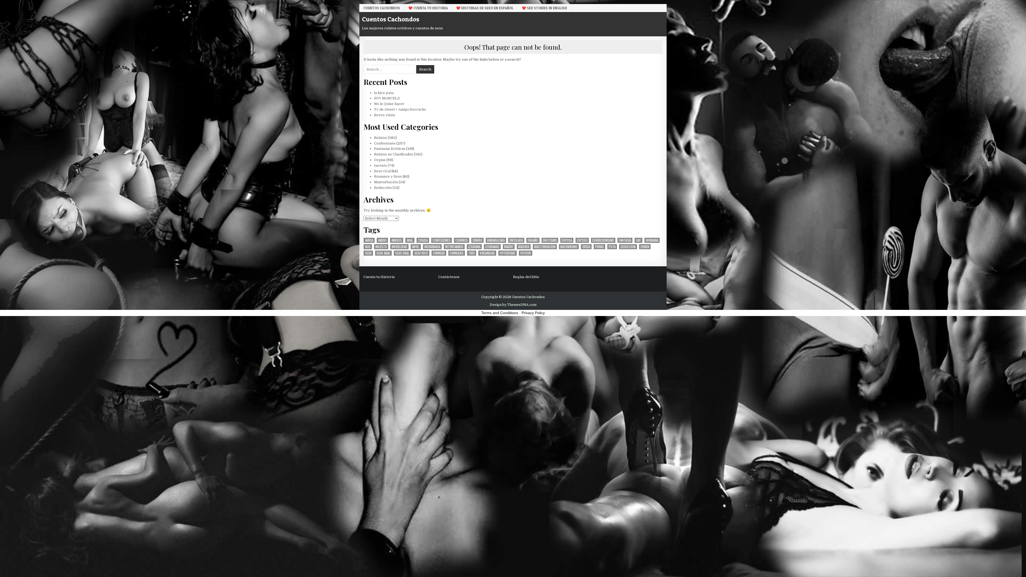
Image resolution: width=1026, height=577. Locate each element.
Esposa (567, 240)
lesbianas (492, 246)
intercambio (454, 246)
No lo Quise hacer (389, 104)
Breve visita (384, 115)
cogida (423, 240)
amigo (382, 240)
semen (644, 246)
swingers (457, 253)
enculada (516, 240)
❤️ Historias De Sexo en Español (485, 8)
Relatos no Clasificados (393, 154)
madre (508, 246)
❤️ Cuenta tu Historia (428, 8)
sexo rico (421, 253)
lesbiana (474, 246)
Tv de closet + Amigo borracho (400, 109)
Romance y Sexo (388, 176)
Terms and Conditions (499, 313)
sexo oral (402, 253)
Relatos (380, 138)
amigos (396, 240)
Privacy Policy (533, 313)
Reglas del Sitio (526, 277)
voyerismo (507, 253)
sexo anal (383, 253)
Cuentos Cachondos (381, 8)
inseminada (432, 246)
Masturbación (386, 182)
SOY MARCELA (387, 98)
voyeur (525, 253)
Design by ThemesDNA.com (513, 305)
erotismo (550, 240)
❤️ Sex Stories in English (544, 8)
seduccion (628, 246)
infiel (415, 246)
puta (612, 246)
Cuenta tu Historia (379, 277)
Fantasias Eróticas (389, 149)
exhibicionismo (603, 240)
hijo (368, 246)
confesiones (441, 240)
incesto (381, 246)
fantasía (625, 240)
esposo (582, 240)
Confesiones (384, 143)
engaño (533, 240)
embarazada (496, 240)
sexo (368, 253)
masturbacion (544, 246)
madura (523, 246)
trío (471, 253)
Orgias (380, 160)
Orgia (586, 246)
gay (638, 240)
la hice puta (384, 93)
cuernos (461, 240)
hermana (652, 240)
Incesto (380, 165)
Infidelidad (399, 246)
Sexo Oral (382, 171)
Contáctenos (449, 277)
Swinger (439, 253)
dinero (477, 240)
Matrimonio (568, 246)
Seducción (383, 188)
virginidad (487, 253)
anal (410, 240)
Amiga (369, 240)
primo (599, 246)
